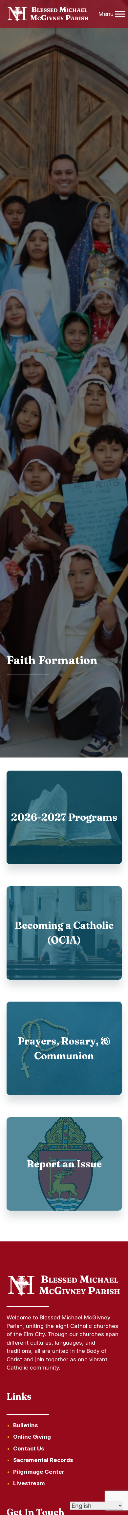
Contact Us (28, 1448)
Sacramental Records (43, 1460)
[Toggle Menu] (120, 14)
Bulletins (25, 1425)
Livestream (29, 1483)
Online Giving (32, 1436)
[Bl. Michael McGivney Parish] (48, 14)
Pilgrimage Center (38, 1471)
